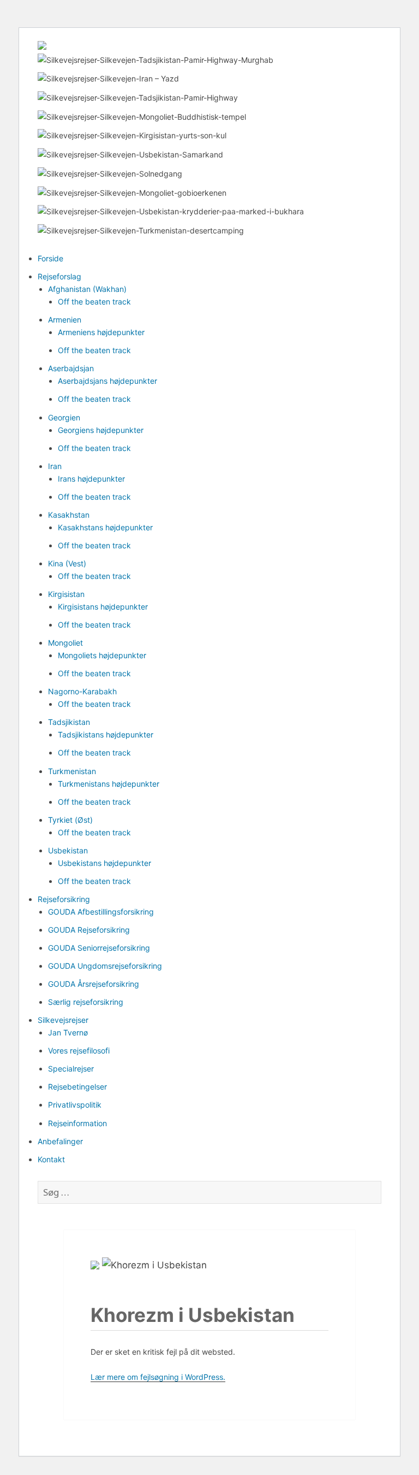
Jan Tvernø (68, 1032)
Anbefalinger (60, 1141)
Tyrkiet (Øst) (70, 819)
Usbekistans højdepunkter (104, 863)
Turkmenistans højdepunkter (108, 783)
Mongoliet (65, 642)
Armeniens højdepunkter (101, 332)
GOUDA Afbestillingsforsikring (101, 911)
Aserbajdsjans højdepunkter (107, 380)
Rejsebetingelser (77, 1086)
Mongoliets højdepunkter (102, 655)
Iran (55, 466)
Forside (50, 258)
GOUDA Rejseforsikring (89, 929)
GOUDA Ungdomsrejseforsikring (105, 965)
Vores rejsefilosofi (79, 1050)
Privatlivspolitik (74, 1104)
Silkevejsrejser (63, 1020)
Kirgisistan (66, 594)
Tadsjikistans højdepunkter (105, 734)
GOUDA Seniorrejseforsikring (99, 947)
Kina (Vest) (67, 563)
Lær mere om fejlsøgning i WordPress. (158, 1377)
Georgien (64, 417)
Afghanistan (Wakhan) (87, 289)
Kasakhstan (68, 514)
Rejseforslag (59, 276)
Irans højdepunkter (91, 478)
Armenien (64, 319)
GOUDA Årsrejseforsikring (93, 983)
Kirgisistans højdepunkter (103, 606)
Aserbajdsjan (71, 368)
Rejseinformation (77, 1123)
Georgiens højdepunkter (100, 430)
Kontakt (51, 1159)
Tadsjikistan (69, 722)
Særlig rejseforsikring (85, 1001)
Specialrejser (71, 1068)
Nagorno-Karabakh (82, 691)
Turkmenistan (72, 771)
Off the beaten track (94, 301)
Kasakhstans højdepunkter (105, 527)
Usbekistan (68, 850)
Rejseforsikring (64, 899)
